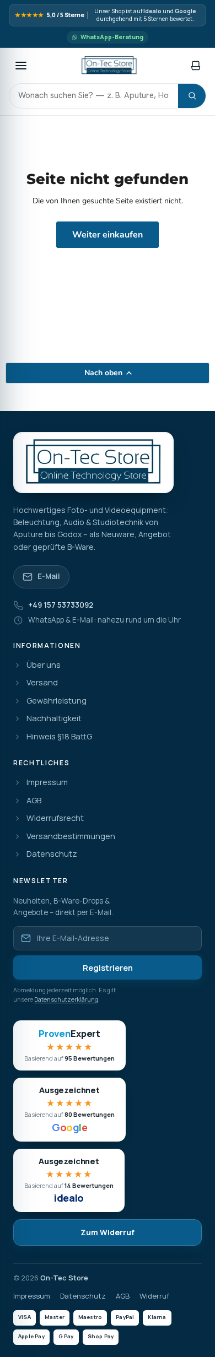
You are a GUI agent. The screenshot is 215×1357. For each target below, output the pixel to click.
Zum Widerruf (107, 1232)
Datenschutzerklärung (66, 999)
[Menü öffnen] (21, 65)
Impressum (47, 782)
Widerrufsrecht (55, 818)
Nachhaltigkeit (54, 718)
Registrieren (108, 968)
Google (185, 11)
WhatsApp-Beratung (111, 37)
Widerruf (154, 1296)
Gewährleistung (56, 701)
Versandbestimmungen (70, 836)
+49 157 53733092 (60, 605)
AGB (33, 800)
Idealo (152, 11)
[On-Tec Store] (109, 65)
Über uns (43, 665)
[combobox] (93, 96)
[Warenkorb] (195, 65)
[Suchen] (192, 96)
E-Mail (48, 576)
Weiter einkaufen (107, 235)
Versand (42, 683)
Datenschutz (51, 854)
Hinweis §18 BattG (59, 737)
